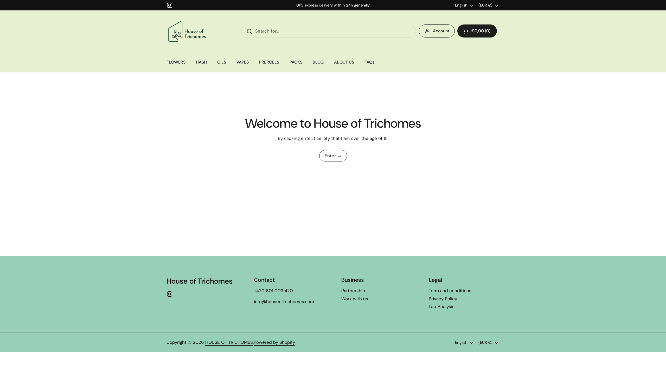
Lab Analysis (441, 306)
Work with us (354, 299)
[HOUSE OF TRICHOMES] (188, 31)
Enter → (333, 156)
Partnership (353, 290)
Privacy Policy (443, 299)
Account (441, 31)
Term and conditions (450, 290)
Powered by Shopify (274, 342)
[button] (477, 31)
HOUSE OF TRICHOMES (229, 342)
